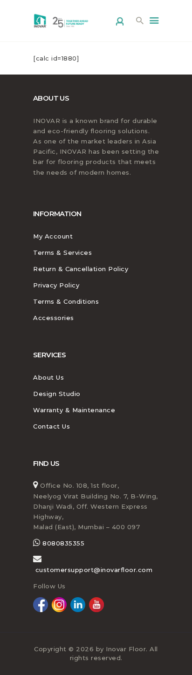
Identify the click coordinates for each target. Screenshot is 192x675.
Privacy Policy (56, 285)
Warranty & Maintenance (74, 410)
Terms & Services (62, 252)
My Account (53, 236)
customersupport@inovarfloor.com (94, 569)
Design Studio (57, 393)
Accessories (53, 317)
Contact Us (51, 426)
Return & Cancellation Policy (80, 269)
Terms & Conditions (66, 301)
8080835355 (63, 543)
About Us (48, 377)
